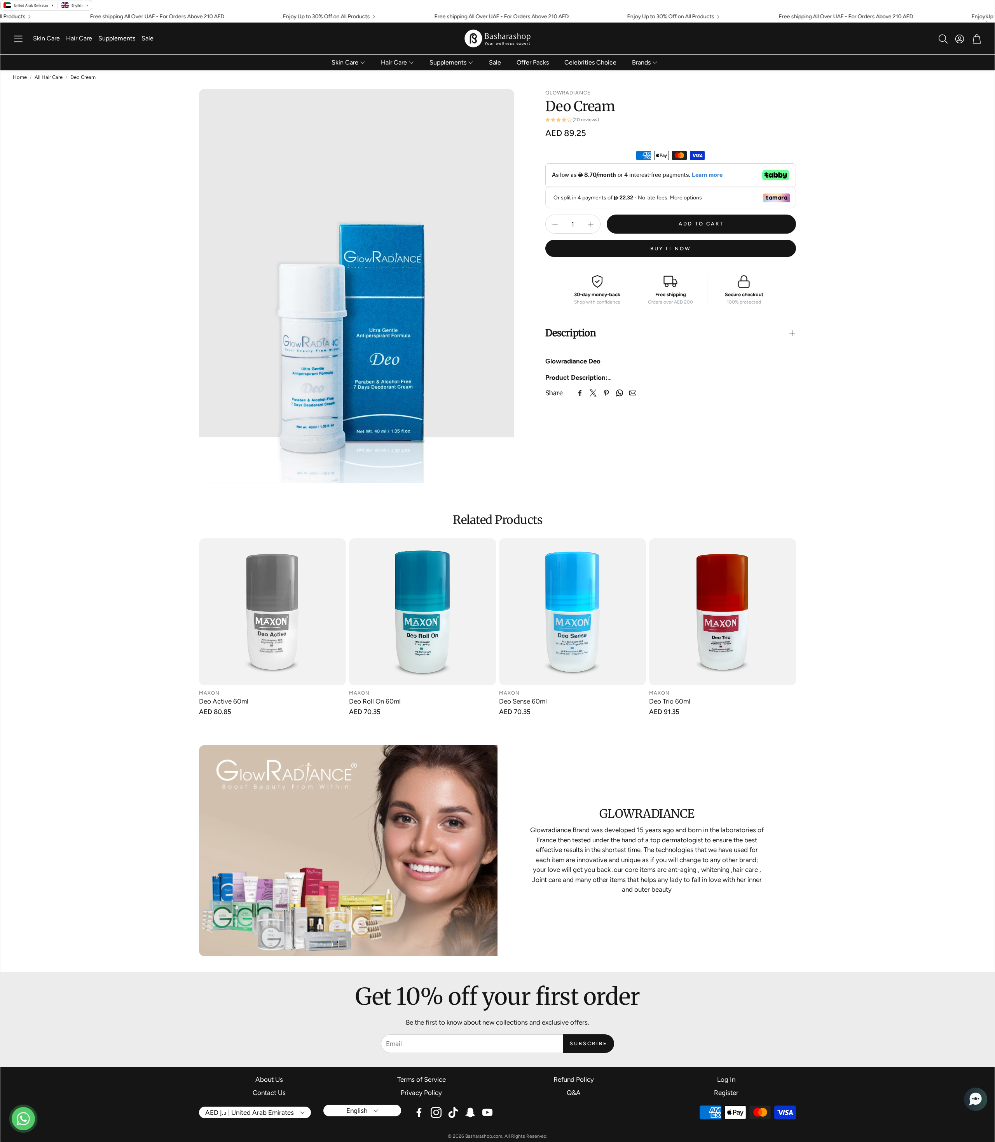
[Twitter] (593, 392)
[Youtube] (487, 1112)
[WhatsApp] (619, 392)
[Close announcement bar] (987, 17)
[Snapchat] (470, 1112)
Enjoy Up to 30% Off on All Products (285, 16)
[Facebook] (579, 392)
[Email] (632, 392)
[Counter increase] (591, 224)
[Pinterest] (606, 392)
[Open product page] (272, 611)
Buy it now (670, 248)
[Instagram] (436, 1112)
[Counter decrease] (555, 224)
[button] (18, 39)
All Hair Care (49, 77)
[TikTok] (453, 1112)
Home (20, 77)
